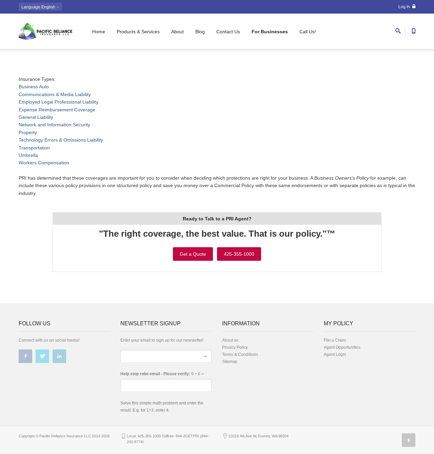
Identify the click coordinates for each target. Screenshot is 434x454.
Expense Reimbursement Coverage (57, 109)
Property (28, 132)
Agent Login (335, 354)
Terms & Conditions (240, 354)
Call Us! (307, 31)
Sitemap (229, 361)
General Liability (36, 117)
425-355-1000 (239, 254)
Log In (404, 6)
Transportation (34, 147)
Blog (200, 31)
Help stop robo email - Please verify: (155, 373)
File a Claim (335, 340)
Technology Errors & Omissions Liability (61, 140)
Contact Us (228, 31)
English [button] (38, 7)
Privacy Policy (235, 347)
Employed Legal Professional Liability (58, 102)
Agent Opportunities (342, 347)
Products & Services (138, 31)
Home (98, 31)
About (177, 31)
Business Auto (34, 86)
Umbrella (28, 155)
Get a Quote (193, 254)
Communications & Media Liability (55, 94)
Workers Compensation (44, 162)
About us (230, 340)
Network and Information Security (54, 124)
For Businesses (270, 31)
